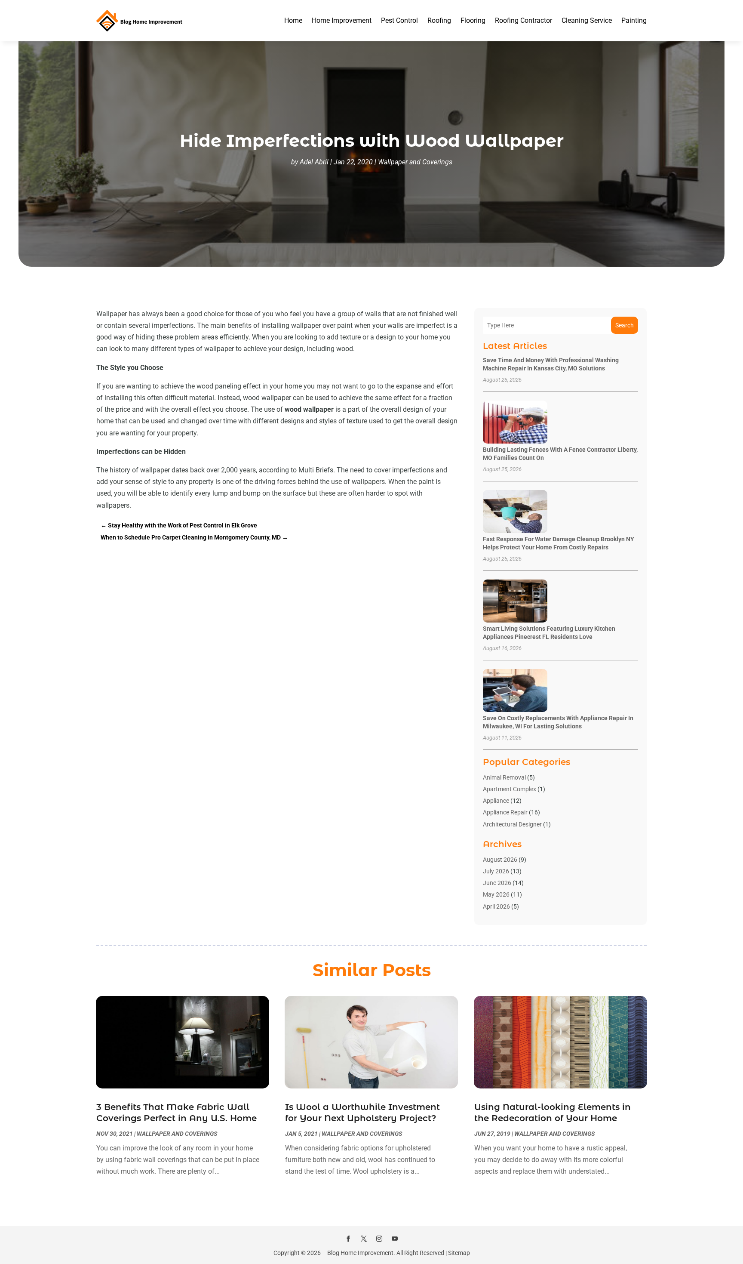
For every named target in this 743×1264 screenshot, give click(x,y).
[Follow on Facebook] (348, 1239)
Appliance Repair (505, 812)
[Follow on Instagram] (379, 1239)
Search (624, 325)
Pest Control (399, 20)
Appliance (496, 800)
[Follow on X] (364, 1239)
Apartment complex (509, 789)
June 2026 (497, 882)
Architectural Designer (512, 824)
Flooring (473, 20)
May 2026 (496, 894)
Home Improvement (342, 20)
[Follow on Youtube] (395, 1239)
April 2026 (496, 906)
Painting (634, 20)
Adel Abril (314, 162)
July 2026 (496, 871)
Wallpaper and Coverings (415, 162)
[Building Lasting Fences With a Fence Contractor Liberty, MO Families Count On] (515, 423)
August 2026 (500, 859)
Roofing (439, 20)
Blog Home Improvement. (361, 1252)
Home (293, 20)
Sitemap (459, 1252)
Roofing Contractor (523, 20)
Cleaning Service (587, 20)
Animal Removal (504, 777)
